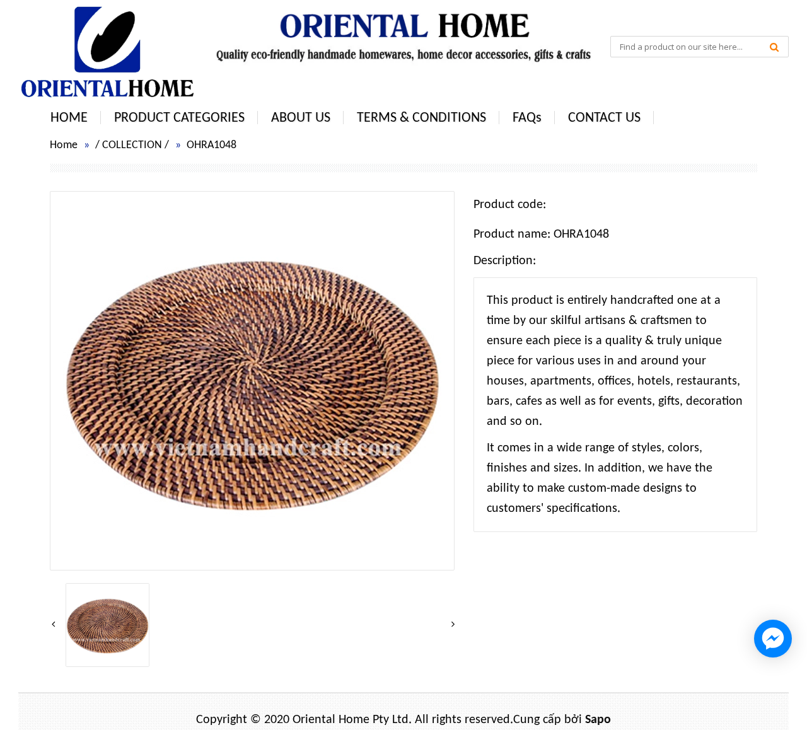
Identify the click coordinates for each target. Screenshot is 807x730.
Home (64, 145)
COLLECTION (132, 145)
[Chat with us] (773, 639)
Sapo (598, 720)
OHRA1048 (211, 145)
